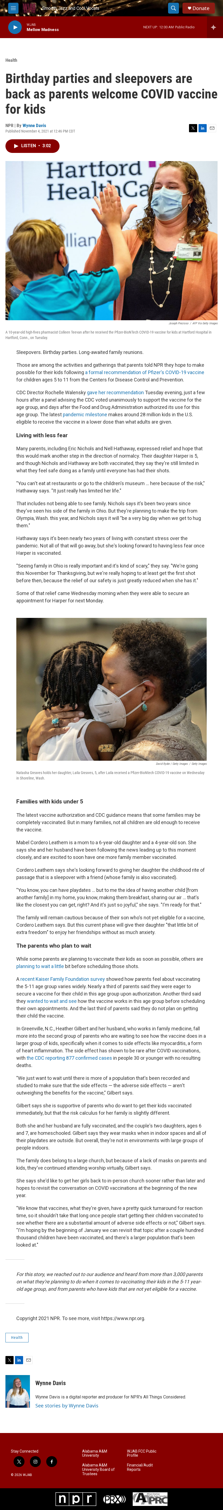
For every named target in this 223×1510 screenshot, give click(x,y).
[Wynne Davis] (17, 1391)
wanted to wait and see (52, 1001)
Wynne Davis (34, 125)
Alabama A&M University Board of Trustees (98, 1469)
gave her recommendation (115, 392)
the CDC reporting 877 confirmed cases (69, 1058)
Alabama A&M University (94, 1453)
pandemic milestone (85, 414)
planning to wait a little (40, 966)
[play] (15, 27)
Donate (201, 8)
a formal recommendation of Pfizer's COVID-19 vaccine (144, 372)
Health (11, 60)
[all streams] (215, 27)
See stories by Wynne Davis (66, 1405)
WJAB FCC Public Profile (141, 1453)
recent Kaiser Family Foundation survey (63, 979)
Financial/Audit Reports (140, 1467)
